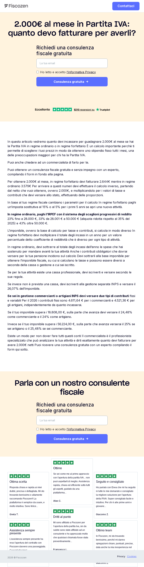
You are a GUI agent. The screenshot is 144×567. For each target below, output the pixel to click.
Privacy (121, 556)
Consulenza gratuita (69, 82)
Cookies (131, 556)
